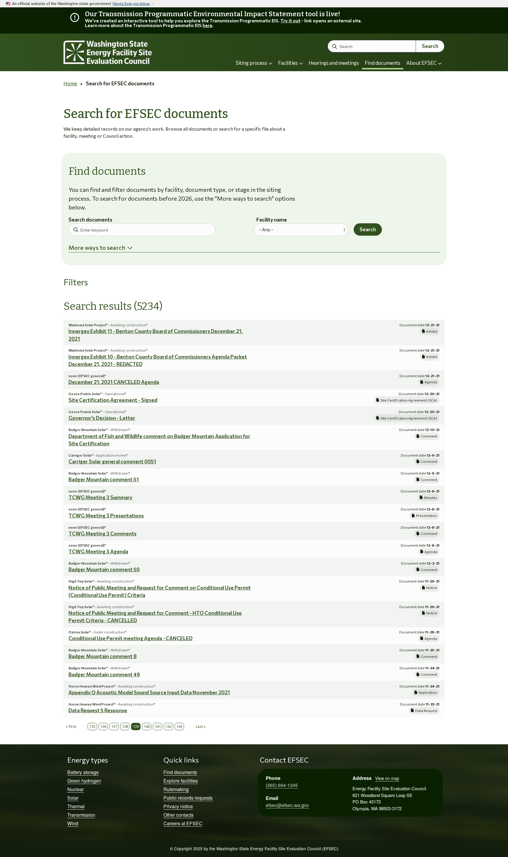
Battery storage (83, 772)
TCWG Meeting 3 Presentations (106, 515)
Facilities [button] (288, 63)
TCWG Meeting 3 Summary (100, 497)
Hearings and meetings (334, 63)
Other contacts (178, 814)
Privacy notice (178, 806)
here (207, 25)
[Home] (123, 52)
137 (114, 726)
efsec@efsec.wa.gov (287, 805)
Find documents (382, 63)
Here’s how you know (132, 3)
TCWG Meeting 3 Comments (102, 533)
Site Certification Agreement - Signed (112, 400)
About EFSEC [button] (421, 63)
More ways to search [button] (96, 247)
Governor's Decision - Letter (101, 418)
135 (92, 726)
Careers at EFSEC (183, 823)
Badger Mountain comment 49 (104, 674)
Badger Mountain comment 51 (103, 479)
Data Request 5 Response (97, 710)
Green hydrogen (84, 780)
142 (169, 726)
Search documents (90, 220)
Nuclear (75, 789)
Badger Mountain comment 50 (104, 569)
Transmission (81, 814)
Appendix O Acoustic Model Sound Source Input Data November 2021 (149, 692)
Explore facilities (180, 780)
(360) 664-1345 (282, 785)
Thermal (76, 806)
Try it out (290, 20)
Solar (72, 797)
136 (103, 726)
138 (125, 726)
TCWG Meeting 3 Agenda (98, 551)
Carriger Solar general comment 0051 (112, 461)
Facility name (271, 220)
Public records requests (188, 797)
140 (147, 726)
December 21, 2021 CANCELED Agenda (113, 382)
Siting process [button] (252, 63)
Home (70, 83)
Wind (72, 823)
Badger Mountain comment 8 (102, 656)
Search (430, 46)
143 (179, 726)
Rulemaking (176, 789)
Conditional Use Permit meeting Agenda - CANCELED (130, 638)
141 (158, 726)
